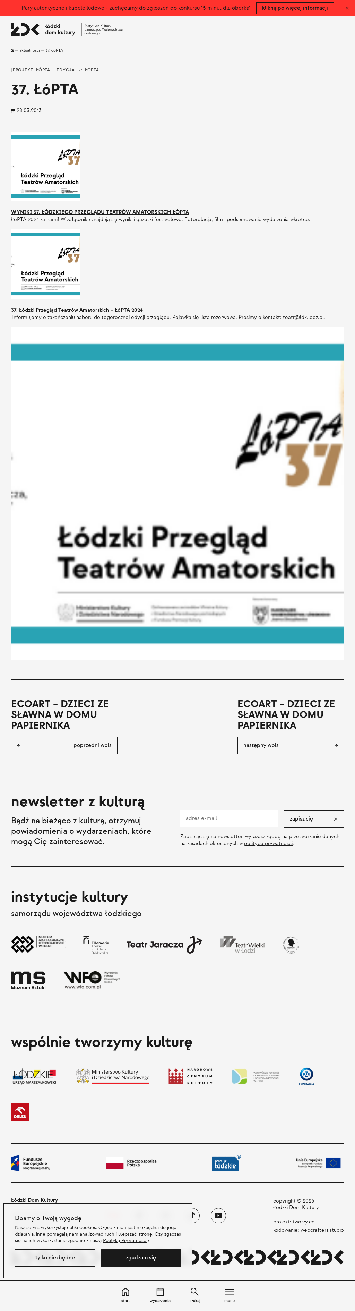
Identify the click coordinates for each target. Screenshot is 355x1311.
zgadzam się (141, 1257)
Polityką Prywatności (125, 1240)
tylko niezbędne (55, 1257)
